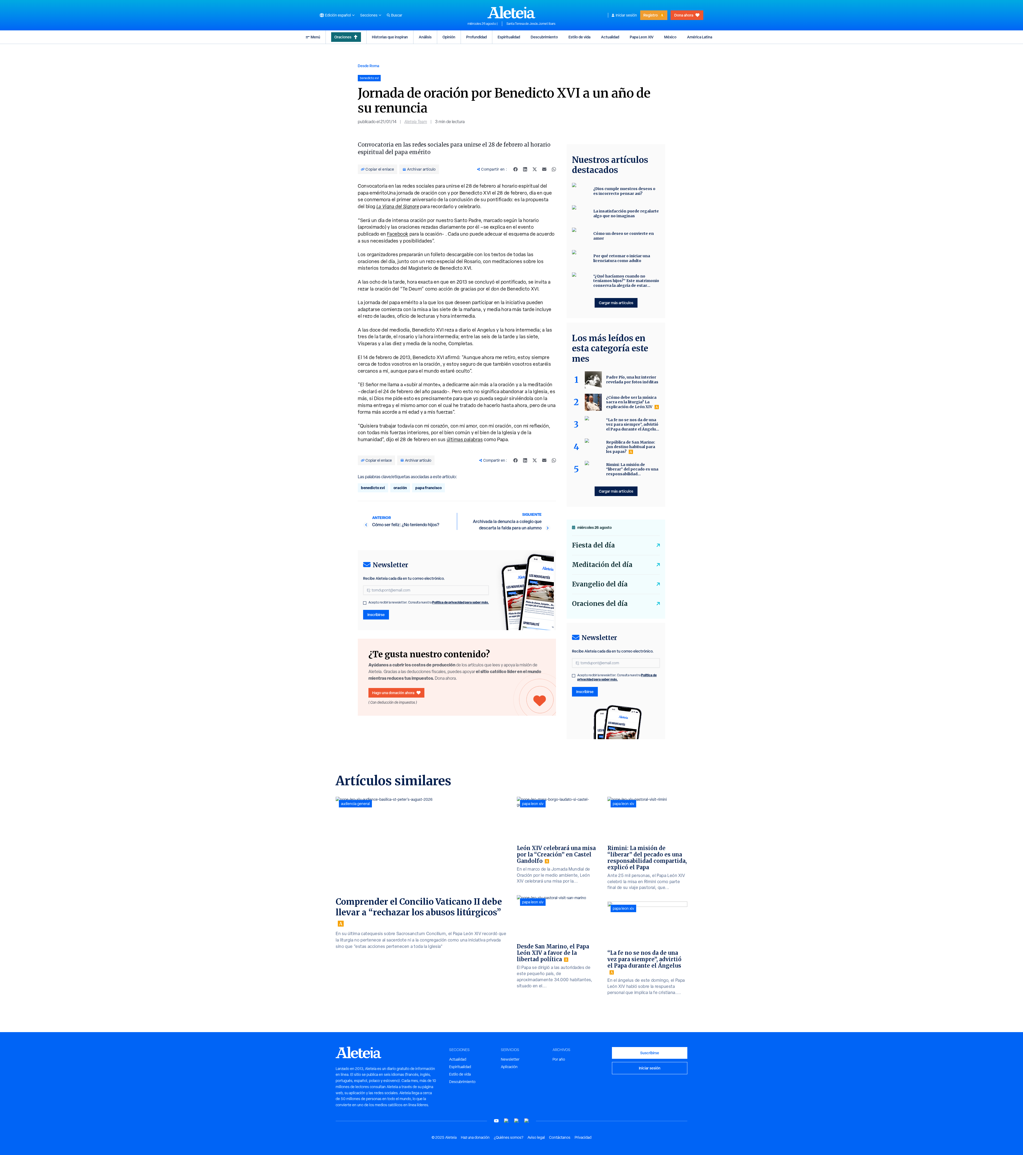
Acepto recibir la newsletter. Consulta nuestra (428, 602)
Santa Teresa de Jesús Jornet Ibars (530, 24)
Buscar (396, 15)
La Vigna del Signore (397, 206)
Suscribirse (649, 1052)
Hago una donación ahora (393, 692)
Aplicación (509, 1066)
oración (400, 487)
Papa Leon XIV (641, 36)
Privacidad (583, 1137)
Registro (650, 15)
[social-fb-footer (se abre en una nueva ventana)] (506, 1121)
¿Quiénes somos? (508, 1137)
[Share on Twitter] (535, 169)
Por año (559, 1059)
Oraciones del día (600, 603)
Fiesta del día (593, 545)
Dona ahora (683, 15)
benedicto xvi (373, 487)
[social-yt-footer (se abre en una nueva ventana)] (496, 1121)
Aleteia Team (415, 121)
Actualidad (610, 36)
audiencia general (355, 803)
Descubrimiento (544, 36)
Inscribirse (376, 614)
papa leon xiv (532, 803)
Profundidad (476, 36)
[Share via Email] (544, 169)
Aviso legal (536, 1137)
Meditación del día (602, 565)
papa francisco (428, 487)
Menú (315, 36)
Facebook (397, 234)
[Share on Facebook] (515, 169)
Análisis (425, 36)
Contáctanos (559, 1137)
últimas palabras (465, 439)
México (670, 36)
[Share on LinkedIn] (525, 169)
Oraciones (342, 36)
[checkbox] (364, 603)
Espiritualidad (509, 36)
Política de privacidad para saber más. (460, 602)
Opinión (449, 36)
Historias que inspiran (390, 36)
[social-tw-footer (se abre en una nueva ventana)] (516, 1121)
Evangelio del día (600, 584)
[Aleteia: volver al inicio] (511, 12)
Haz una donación (475, 1137)
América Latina (699, 36)
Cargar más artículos (616, 302)
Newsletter (510, 1059)
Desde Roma (368, 65)
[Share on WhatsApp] (554, 169)
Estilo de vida (579, 36)
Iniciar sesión (626, 15)
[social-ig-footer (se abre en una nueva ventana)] (526, 1121)
